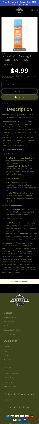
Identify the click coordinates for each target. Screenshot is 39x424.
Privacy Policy (9, 378)
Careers (7, 355)
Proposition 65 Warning (21, 281)
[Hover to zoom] (20, 34)
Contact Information (11, 373)
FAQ (5, 351)
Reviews (7, 346)
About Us (7, 360)
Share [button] (6, 103)
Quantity (4, 80)
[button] (2, 10)
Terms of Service (10, 386)
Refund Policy (9, 382)
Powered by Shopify (25, 423)
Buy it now (19, 97)
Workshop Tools (16, 423)
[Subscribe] (32, 400)
